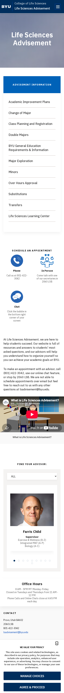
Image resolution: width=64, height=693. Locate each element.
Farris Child (32, 531)
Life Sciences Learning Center (29, 216)
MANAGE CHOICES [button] (32, 676)
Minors (13, 172)
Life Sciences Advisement (32, 8)
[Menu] (58, 7)
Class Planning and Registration (30, 124)
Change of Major (20, 113)
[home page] (6, 6)
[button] (57, 643)
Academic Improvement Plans (29, 102)
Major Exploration (21, 161)
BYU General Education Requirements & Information (28, 148)
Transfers (15, 205)
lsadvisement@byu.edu (15, 632)
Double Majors (19, 135)
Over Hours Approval (23, 183)
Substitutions (18, 194)
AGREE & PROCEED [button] (32, 687)
